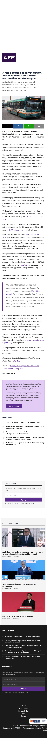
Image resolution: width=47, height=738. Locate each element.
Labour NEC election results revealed (17, 616)
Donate (23, 716)
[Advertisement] (23, 25)
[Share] (18, 126)
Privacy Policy (23, 711)
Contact (23, 713)
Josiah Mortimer (7, 90)
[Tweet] (7, 126)
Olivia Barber (6, 588)
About (23, 706)
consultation (24, 265)
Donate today (14, 406)
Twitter (17, 361)
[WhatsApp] (29, 126)
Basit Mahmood (7, 556)
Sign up (23, 500)
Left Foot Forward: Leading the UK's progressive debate (9, 57)
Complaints (23, 708)
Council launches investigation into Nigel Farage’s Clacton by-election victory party (25, 438)
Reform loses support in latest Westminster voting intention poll (25, 443)
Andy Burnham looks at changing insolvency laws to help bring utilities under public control (22, 553)
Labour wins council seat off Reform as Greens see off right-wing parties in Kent (25, 433)
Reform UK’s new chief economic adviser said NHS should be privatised (25, 427)
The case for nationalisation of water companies (24, 422)
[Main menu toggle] (42, 57)
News (4, 69)
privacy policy (29, 503)
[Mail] (39, 126)
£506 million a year (16, 230)
